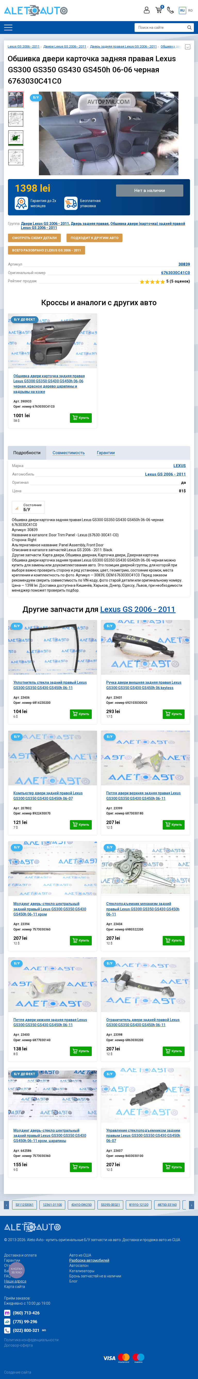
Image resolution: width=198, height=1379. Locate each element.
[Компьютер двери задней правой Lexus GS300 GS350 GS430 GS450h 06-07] (52, 758)
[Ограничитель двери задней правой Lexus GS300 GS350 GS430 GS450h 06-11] (145, 985)
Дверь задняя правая (90, 224)
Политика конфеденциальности (31, 1340)
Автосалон (78, 1265)
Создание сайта (17, 1372)
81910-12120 (138, 1205)
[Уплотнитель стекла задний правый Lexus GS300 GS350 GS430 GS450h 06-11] (52, 647)
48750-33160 (167, 1205)
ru (182, 10)
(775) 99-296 (25, 1321)
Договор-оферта (18, 1345)
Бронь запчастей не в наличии (95, 1276)
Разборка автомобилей (89, 1260)
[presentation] (31, 133)
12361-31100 (52, 1205)
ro (190, 10)
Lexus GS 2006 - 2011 (165, 474)
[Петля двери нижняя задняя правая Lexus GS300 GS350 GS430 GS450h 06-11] (52, 985)
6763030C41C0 (175, 272)
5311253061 (24, 1205)
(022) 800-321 (29, 1330)
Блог (73, 1281)
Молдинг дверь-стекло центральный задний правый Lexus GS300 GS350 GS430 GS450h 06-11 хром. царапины (49, 1135)
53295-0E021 (110, 1205)
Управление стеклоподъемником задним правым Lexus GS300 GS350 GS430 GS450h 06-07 (143, 1135)
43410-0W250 (81, 1205)
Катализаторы (81, 1271)
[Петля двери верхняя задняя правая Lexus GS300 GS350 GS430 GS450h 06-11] (145, 758)
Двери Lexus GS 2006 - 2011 (45, 224)
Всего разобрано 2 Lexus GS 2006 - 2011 (46, 250)
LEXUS (180, 465)
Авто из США (80, 1255)
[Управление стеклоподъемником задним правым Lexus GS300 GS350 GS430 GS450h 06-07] (145, 1095)
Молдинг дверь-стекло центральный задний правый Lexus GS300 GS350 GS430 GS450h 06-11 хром (49, 909)
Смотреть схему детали (34, 238)
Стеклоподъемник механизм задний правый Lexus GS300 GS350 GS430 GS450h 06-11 (142, 909)
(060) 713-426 (26, 1313)
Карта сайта (14, 1287)
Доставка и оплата (20, 1255)
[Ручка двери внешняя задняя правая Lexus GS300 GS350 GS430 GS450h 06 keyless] (145, 647)
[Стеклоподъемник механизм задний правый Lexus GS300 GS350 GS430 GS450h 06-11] (145, 868)
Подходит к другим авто (94, 238)
